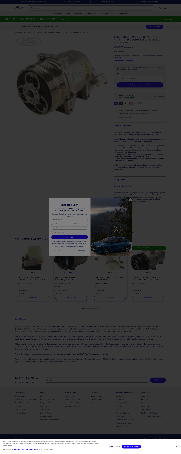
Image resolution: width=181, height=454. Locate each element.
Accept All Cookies (131, 447)
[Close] (176, 446)
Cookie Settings (114, 447)
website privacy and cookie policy (26, 449)
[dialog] (90, 446)
